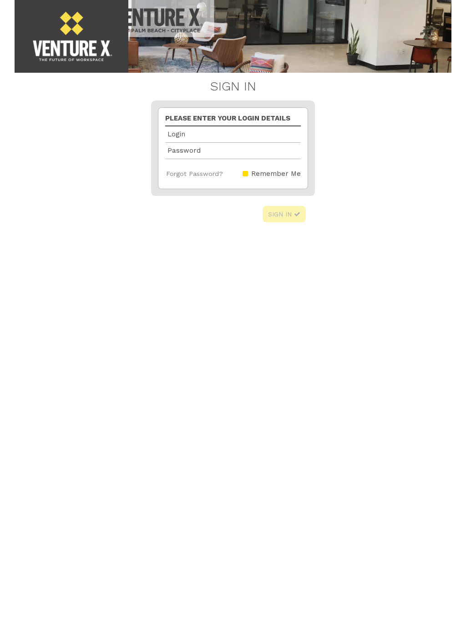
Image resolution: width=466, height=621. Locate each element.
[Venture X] (71, 36)
